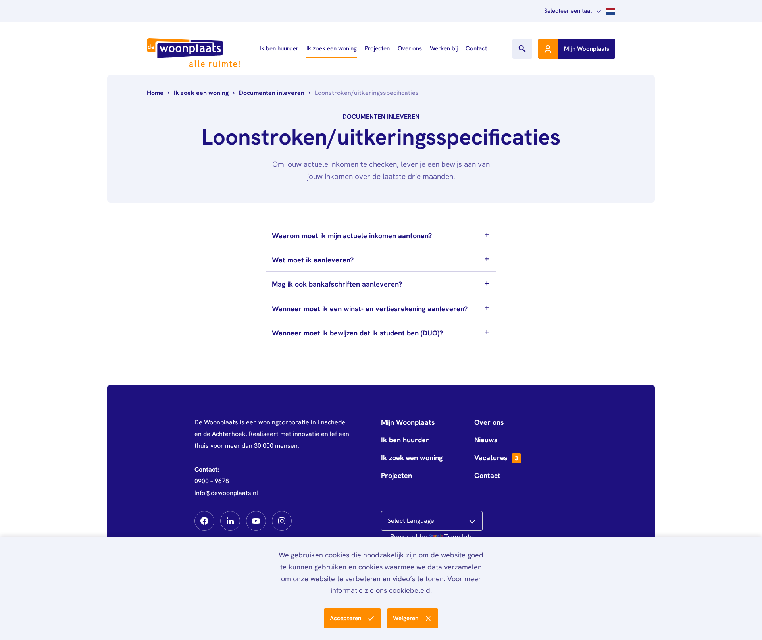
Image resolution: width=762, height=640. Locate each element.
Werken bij (444, 48)
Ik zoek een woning (331, 48)
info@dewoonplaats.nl (226, 493)
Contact (476, 48)
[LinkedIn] (230, 521)
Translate (459, 536)
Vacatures (496, 457)
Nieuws (486, 439)
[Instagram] (282, 521)
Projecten (377, 48)
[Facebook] (204, 521)
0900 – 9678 (211, 481)
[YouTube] (256, 521)
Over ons (410, 48)
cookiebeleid (409, 590)
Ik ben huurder (279, 48)
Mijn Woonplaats (408, 422)
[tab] (381, 235)
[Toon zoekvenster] (522, 49)
